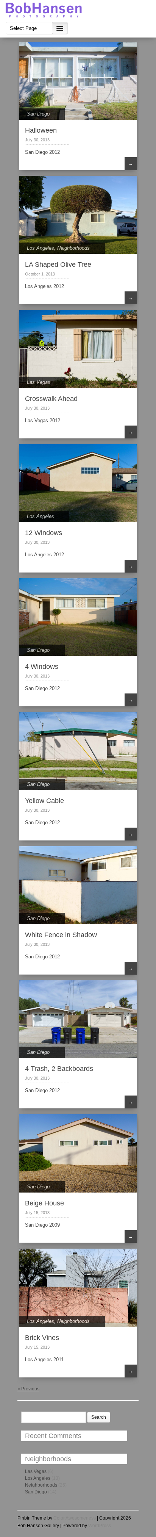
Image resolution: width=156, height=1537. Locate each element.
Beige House (44, 1203)
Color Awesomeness (74, 1518)
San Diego (38, 114)
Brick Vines (42, 1337)
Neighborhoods (73, 248)
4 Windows (41, 666)
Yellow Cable (44, 800)
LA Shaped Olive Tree (58, 264)
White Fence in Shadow (61, 935)
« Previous (28, 1388)
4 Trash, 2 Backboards (59, 1068)
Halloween (41, 130)
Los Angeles (40, 248)
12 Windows (43, 533)
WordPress (99, 1525)
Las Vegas (38, 382)
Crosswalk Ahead (51, 398)
